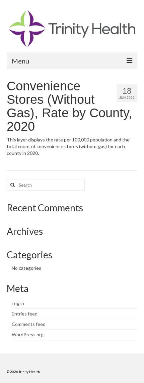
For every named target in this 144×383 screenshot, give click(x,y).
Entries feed (25, 313)
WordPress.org (28, 334)
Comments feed (29, 324)
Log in (18, 303)
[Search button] (12, 185)
